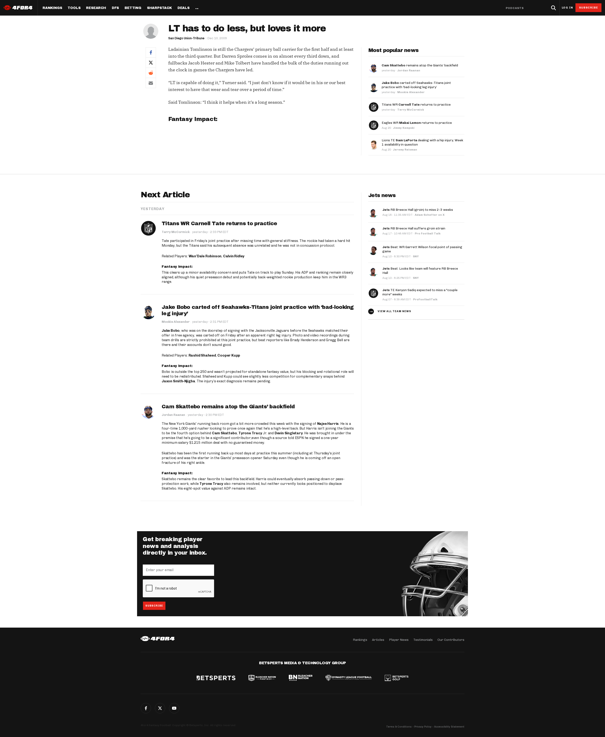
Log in (567, 7)
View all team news (394, 311)
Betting (133, 8)
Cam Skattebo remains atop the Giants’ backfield (228, 406)
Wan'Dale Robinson (205, 256)
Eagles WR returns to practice (417, 123)
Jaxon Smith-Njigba (178, 381)
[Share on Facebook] (151, 52)
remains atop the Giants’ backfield (420, 65)
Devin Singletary (289, 433)
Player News (399, 640)
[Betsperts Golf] (396, 678)
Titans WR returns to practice (416, 105)
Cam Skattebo (224, 433)
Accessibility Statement (449, 726)
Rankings (52, 8)
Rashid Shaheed (202, 355)
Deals (183, 8)
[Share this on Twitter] (151, 62)
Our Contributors (450, 640)
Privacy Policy (423, 726)
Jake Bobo (171, 330)
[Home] (158, 638)
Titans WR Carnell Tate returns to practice (219, 223)
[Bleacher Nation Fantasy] (262, 678)
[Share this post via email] (151, 83)
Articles (378, 640)
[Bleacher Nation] (300, 678)
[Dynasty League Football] (348, 678)
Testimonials (423, 640)
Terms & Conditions (399, 726)
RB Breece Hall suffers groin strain (413, 228)
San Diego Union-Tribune (186, 38)
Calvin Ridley (233, 256)
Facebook (146, 708)
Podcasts (515, 8)
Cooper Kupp (228, 355)
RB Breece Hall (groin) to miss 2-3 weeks (417, 210)
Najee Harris (328, 424)
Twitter (160, 708)
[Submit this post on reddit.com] (151, 73)
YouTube (174, 708)
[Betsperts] (216, 678)
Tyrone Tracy (250, 433)
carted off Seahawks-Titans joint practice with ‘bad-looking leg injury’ (416, 85)
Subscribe (588, 7)
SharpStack (159, 8)
